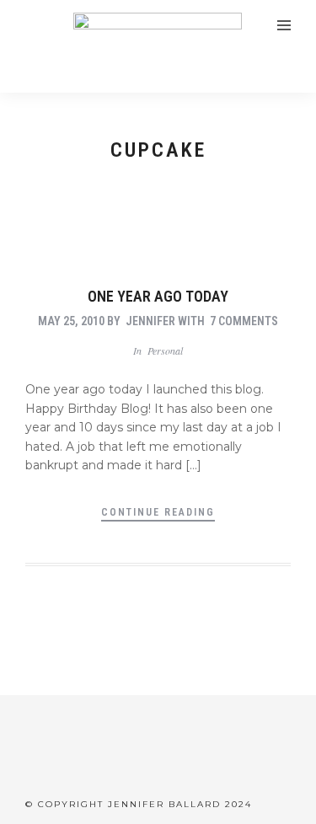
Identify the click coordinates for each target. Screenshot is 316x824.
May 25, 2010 (71, 321)
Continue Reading (158, 512)
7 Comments (244, 321)
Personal (165, 350)
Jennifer (150, 321)
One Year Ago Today (158, 296)
